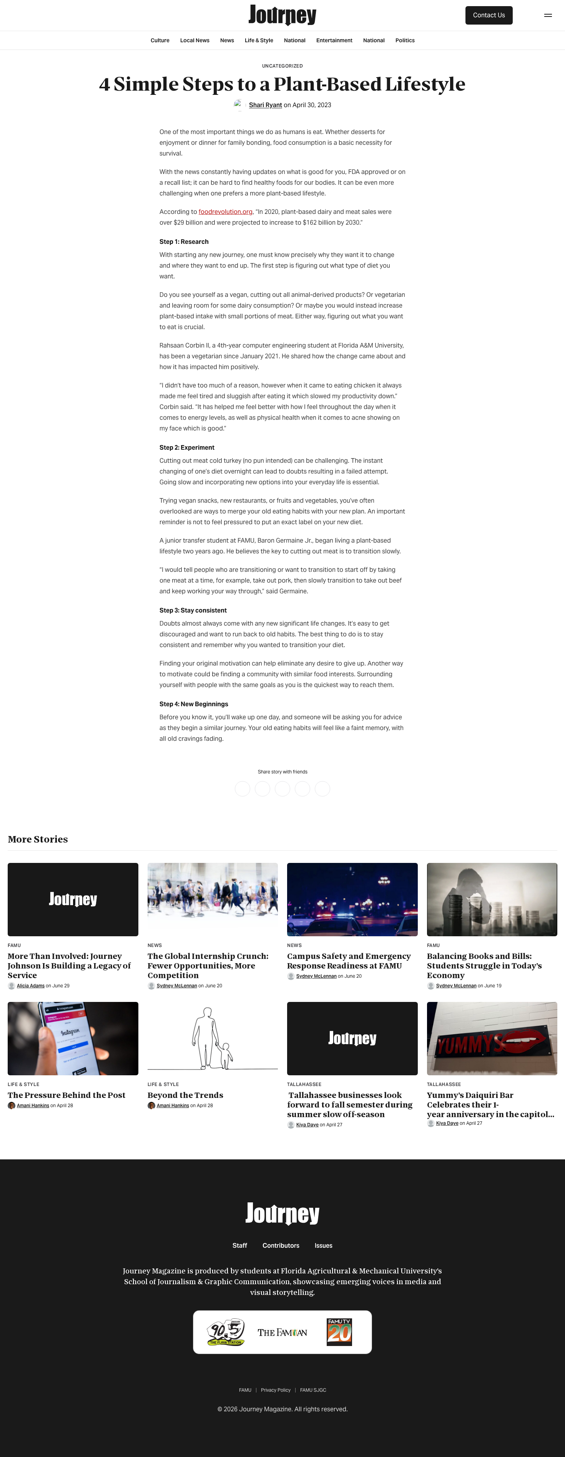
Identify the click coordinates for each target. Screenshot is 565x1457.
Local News (194, 40)
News (227, 40)
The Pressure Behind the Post (67, 1095)
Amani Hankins (33, 1105)
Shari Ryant (265, 105)
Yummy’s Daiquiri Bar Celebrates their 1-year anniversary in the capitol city (487, 1105)
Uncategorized (282, 66)
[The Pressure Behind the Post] (73, 1038)
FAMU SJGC (313, 1390)
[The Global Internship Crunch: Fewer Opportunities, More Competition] (213, 899)
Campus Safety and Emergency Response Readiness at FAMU (349, 961)
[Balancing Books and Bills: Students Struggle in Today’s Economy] (492, 899)
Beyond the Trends (185, 1095)
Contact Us (489, 15)
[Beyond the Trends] (213, 1038)
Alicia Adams (31, 985)
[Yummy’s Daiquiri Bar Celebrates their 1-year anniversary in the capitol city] (492, 1038)
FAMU (245, 1390)
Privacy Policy (276, 1390)
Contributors (281, 1246)
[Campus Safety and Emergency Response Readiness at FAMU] (352, 899)
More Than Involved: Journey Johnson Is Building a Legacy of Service (69, 966)
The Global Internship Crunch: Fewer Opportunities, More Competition (208, 966)
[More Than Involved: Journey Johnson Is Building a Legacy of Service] (73, 899)
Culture (160, 40)
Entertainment (334, 40)
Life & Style (259, 40)
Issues (323, 1246)
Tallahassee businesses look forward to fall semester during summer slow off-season (350, 1105)
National (295, 40)
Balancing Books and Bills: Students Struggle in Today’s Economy (484, 966)
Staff (240, 1246)
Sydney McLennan (177, 985)
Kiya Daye (307, 1125)
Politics (405, 40)
